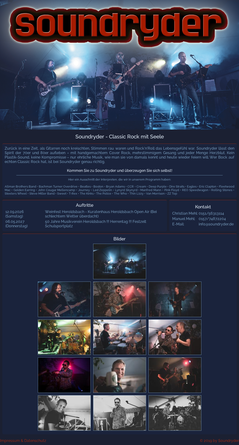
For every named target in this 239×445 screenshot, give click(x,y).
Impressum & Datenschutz (23, 440)
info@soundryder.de (216, 224)
